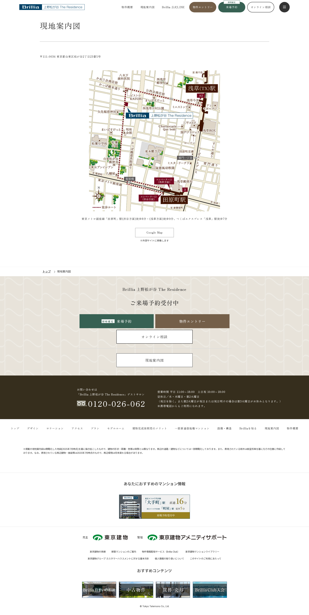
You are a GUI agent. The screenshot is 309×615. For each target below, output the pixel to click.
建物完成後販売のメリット (149, 428)
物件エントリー (203, 7)
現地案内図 (147, 7)
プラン (95, 428)
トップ (15, 428)
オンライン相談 (261, 7)
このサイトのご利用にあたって (205, 558)
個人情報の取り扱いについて (169, 558)
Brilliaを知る (248, 428)
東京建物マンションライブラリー (202, 551)
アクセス (77, 428)
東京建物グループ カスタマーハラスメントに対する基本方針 (118, 558)
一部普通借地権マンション (192, 428)
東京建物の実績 (98, 551)
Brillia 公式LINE (173, 7)
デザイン (33, 428)
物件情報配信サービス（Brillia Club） (161, 551)
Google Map (154, 232)
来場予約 (231, 7)
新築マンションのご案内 (123, 551)
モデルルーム (116, 428)
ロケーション (55, 428)
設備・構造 (224, 428)
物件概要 (127, 7)
